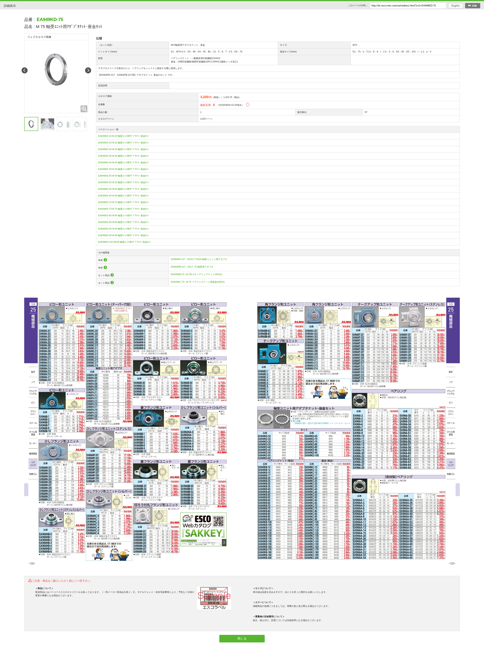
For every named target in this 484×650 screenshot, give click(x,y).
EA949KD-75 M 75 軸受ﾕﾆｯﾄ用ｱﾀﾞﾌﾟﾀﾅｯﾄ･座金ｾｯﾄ (123, 209)
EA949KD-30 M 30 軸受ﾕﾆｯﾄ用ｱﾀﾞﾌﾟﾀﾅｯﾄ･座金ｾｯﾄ (123, 149)
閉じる (242, 638)
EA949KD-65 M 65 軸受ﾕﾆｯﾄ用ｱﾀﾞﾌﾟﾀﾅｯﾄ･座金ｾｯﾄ (123, 195)
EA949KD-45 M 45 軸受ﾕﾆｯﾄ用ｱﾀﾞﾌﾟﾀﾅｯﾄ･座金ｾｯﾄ (123, 169)
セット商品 (103, 275)
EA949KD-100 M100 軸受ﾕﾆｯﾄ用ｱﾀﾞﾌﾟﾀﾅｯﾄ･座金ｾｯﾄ (124, 242)
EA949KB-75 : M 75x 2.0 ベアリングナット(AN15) (196, 274)
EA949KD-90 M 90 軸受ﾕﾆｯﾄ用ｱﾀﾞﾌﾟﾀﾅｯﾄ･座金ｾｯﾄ (123, 228)
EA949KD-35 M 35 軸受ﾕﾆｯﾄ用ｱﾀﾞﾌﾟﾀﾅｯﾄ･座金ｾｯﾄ (123, 156)
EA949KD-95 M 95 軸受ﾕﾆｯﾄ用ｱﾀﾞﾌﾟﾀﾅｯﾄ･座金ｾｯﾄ (123, 235)
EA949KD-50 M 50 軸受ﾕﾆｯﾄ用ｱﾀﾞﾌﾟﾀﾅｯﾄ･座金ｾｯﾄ (123, 175)
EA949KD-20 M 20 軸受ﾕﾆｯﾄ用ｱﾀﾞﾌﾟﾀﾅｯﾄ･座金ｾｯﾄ (123, 136)
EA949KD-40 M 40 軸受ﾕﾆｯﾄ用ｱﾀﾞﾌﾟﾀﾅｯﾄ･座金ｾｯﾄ (123, 162)
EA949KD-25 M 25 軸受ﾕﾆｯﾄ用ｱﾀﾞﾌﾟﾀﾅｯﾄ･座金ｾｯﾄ (123, 142)
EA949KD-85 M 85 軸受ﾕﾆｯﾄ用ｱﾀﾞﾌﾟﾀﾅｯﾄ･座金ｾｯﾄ (123, 222)
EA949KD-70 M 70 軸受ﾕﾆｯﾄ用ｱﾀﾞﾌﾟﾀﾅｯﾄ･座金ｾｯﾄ (123, 202)
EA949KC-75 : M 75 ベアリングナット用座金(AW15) (198, 282)
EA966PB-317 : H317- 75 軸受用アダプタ (192, 266)
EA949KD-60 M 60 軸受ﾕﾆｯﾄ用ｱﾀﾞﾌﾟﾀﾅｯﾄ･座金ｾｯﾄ (123, 189)
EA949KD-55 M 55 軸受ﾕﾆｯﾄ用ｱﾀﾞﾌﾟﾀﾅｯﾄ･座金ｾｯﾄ (123, 182)
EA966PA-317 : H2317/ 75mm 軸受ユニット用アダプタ (199, 259)
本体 (100, 260)
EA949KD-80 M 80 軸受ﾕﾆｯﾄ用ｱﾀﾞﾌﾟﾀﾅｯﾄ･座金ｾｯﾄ (123, 215)
